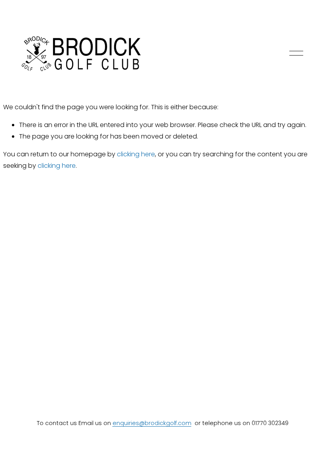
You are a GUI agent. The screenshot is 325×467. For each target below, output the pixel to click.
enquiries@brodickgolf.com (152, 423)
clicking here (136, 154)
